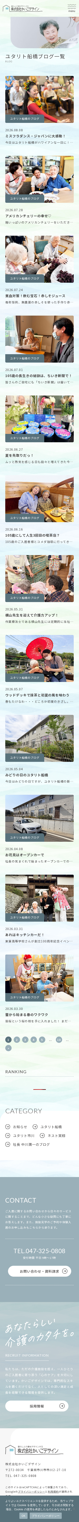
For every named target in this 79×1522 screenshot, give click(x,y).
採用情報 (37, 1406)
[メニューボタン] (71, 8)
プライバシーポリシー (31, 1491)
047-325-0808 (46, 1250)
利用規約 (53, 1491)
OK (23, 1515)
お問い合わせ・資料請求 (39, 1271)
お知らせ (20, 1126)
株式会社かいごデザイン (23, 8)
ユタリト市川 (24, 45)
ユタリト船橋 (24, 39)
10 (59, 1040)
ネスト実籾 (57, 1135)
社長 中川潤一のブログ (31, 1144)
